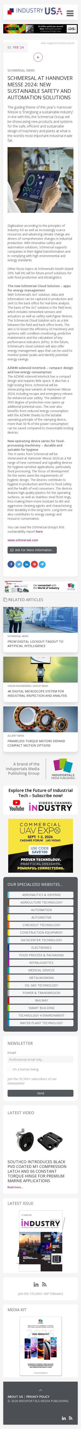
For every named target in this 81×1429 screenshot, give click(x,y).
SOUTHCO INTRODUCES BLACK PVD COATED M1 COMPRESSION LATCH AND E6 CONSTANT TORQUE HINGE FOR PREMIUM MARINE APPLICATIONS (37, 1171)
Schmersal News (21, 70)
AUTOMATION (41, 910)
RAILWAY (41, 1000)
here (39, 531)
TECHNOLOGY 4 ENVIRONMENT (41, 1015)
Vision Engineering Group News (28, 685)
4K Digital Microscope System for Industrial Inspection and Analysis (37, 693)
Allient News (16, 735)
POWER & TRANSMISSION (41, 993)
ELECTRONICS (41, 947)
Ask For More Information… (33, 550)
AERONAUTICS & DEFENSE (41, 895)
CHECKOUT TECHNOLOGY (41, 925)
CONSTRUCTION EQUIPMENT (41, 932)
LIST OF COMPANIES (22, 1405)
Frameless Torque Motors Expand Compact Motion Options (36, 743)
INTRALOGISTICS (41, 963)
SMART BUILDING (41, 1008)
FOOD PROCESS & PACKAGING (41, 955)
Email (12, 1053)
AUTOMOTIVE (41, 917)
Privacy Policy (37, 1397)
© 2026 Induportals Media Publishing (38, 1401)
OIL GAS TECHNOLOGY (41, 985)
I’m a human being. (26, 1069)
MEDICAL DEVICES (41, 970)
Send (40, 1093)
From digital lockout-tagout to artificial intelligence (35, 643)
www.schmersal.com (23, 540)
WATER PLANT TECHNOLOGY (41, 1023)
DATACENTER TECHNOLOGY (41, 940)
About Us (15, 1397)
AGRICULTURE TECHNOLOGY (41, 902)
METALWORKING (41, 978)
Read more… (15, 1187)
